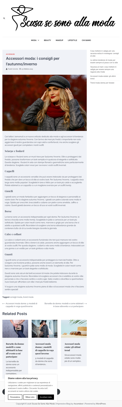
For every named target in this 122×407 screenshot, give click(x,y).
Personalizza (15, 397)
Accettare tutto (46, 397)
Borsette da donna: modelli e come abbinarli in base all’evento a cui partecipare (15, 350)
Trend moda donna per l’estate (102, 83)
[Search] (4, 18)
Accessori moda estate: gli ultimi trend (72, 347)
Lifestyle (72, 40)
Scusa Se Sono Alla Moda (43, 404)
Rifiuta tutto (29, 397)
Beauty (47, 40)
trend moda (28, 297)
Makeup (59, 40)
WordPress (101, 404)
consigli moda (16, 297)
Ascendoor (78, 404)
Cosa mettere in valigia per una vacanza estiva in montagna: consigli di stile (104, 53)
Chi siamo (86, 40)
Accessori (10, 54)
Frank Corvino (13, 69)
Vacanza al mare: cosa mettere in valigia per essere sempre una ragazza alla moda (103, 69)
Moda (33, 40)
